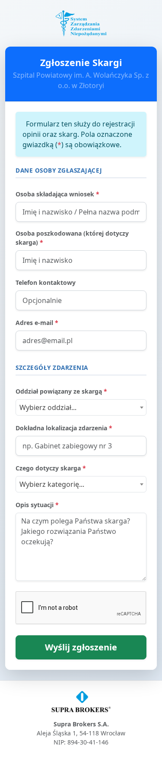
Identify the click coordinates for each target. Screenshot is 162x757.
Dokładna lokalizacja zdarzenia (64, 428)
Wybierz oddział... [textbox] (47, 407)
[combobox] (81, 407)
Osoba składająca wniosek (57, 194)
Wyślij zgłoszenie (81, 647)
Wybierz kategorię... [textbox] (51, 484)
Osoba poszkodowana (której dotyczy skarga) (72, 237)
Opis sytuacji (37, 505)
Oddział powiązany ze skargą (61, 391)
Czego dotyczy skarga (51, 468)
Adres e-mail (37, 323)
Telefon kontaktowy (46, 282)
